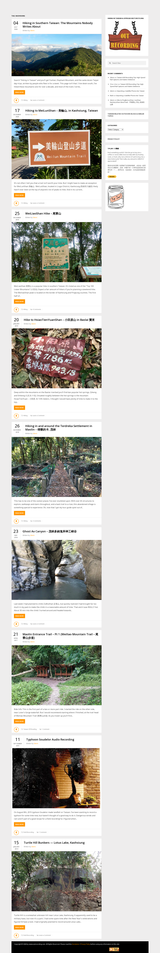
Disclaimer (75, 944)
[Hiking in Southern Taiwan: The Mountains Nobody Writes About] (57, 55)
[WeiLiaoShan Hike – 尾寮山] (57, 252)
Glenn (32, 30)
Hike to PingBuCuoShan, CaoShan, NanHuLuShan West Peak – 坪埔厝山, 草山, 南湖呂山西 (127, 102)
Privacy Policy (85, 944)
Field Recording (28, 832)
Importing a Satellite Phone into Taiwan (131, 91)
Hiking (25, 100)
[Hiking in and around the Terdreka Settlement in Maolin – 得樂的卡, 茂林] (57, 467)
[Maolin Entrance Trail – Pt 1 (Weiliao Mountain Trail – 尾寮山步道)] (57, 675)
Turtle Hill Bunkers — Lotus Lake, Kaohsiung (54, 842)
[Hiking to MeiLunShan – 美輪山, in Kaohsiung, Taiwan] (57, 149)
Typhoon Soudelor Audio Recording (50, 739)
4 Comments (36, 309)
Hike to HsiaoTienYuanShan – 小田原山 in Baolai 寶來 (59, 320)
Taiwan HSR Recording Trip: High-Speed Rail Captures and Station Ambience (127, 78)
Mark (111, 95)
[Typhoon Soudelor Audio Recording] (57, 778)
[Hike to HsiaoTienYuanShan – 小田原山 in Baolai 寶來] (57, 358)
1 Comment (45, 729)
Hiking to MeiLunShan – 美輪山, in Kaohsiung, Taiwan (61, 110)
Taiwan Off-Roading (30, 729)
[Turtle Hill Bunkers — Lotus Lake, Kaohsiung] (57, 881)
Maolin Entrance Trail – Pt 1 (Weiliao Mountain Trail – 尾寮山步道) (60, 636)
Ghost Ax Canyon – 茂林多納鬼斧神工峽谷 (50, 531)
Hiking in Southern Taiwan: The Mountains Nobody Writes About (58, 24)
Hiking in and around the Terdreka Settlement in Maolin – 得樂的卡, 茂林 (58, 427)
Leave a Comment (38, 100)
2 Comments (36, 521)
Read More (20, 92)
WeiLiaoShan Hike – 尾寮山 (43, 213)
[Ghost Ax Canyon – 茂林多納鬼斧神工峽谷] (57, 570)
